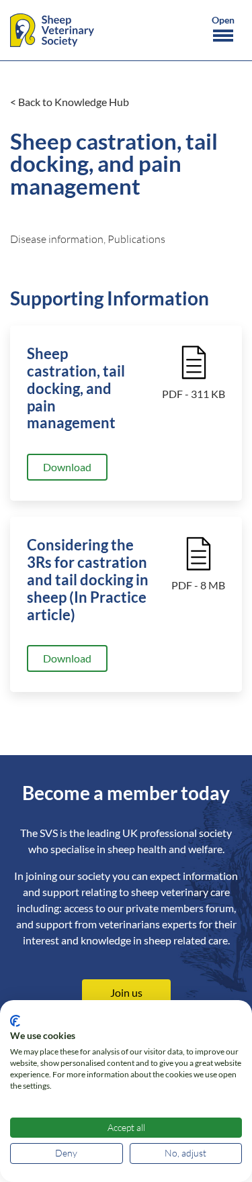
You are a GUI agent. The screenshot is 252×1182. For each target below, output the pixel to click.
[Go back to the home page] (52, 30)
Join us (126, 992)
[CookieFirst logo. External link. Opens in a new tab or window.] (15, 1021)
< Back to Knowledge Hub (69, 101)
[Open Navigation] (223, 30)
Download (67, 466)
